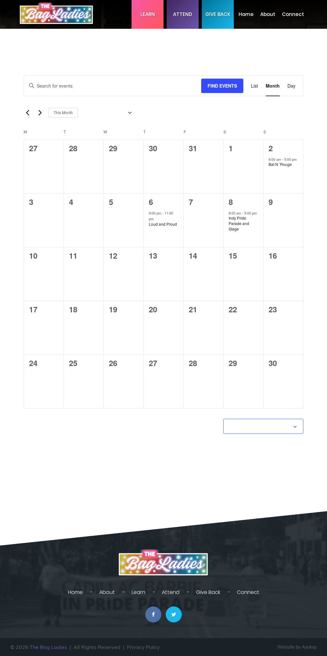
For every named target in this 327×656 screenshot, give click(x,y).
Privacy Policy (143, 647)
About (267, 14)
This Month (63, 112)
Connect (293, 14)
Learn (148, 14)
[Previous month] (27, 113)
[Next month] (40, 113)
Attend (182, 14)
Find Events (222, 85)
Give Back (217, 14)
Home (246, 14)
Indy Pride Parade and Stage (239, 223)
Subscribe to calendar (260, 426)
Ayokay (309, 647)
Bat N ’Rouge (280, 164)
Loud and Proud (163, 224)
